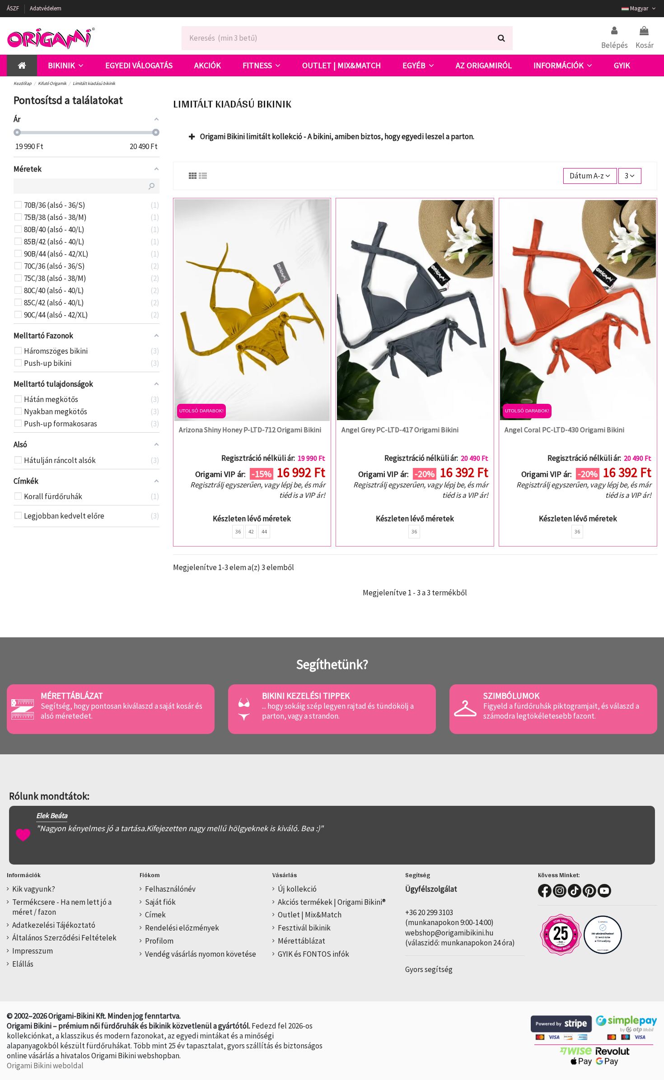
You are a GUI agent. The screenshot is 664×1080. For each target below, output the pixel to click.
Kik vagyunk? (33, 889)
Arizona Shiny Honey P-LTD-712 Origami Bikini (250, 429)
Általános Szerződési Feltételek (64, 938)
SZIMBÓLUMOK (511, 695)
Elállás (22, 964)
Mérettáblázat (301, 941)
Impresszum (32, 951)
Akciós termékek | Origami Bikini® (332, 902)
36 (238, 531)
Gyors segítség (429, 969)
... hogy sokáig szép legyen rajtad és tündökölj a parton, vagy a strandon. (338, 711)
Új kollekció (297, 889)
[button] (65, 65)
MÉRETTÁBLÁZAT (72, 695)
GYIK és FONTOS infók (313, 954)
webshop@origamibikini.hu (449, 933)
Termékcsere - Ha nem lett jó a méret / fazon (62, 907)
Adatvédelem (45, 8)
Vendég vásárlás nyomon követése (200, 954)
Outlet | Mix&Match (309, 915)
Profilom (159, 941)
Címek (155, 915)
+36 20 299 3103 (429, 912)
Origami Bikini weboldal (45, 1066)
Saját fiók (160, 902)
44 (264, 531)
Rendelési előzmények (182, 928)
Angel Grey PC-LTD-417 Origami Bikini (399, 429)
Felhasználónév (170, 889)
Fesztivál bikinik (304, 928)
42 (251, 531)
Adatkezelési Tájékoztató (53, 925)
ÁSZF (13, 8)
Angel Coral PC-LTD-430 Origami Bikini (564, 429)
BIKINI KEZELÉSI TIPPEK (306, 695)
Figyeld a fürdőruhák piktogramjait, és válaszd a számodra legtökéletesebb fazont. (561, 711)
